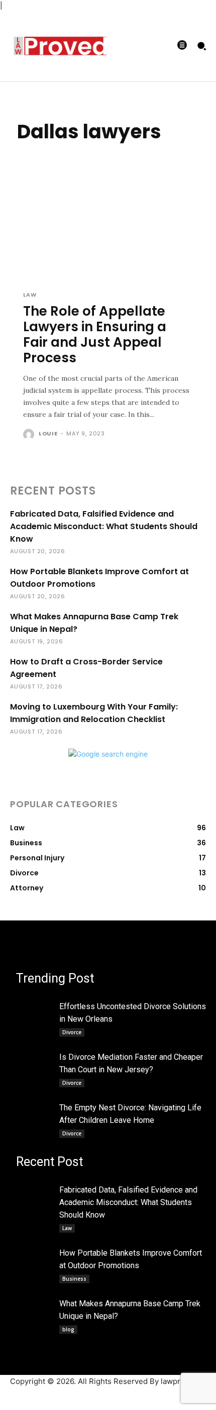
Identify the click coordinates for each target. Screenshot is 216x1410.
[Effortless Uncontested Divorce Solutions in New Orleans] (34, 1008)
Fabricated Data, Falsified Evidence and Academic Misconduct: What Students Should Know (103, 526)
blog (68, 1329)
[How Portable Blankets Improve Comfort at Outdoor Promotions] (34, 1255)
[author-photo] (30, 434)
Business (74, 1278)
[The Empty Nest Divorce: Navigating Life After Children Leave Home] (34, 1109)
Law (29, 295)
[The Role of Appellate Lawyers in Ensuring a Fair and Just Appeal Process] (108, 230)
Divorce (71, 1032)
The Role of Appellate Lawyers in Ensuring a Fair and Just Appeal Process (94, 334)
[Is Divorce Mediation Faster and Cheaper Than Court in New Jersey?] (34, 1059)
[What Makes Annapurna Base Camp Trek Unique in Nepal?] (34, 1305)
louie (48, 433)
